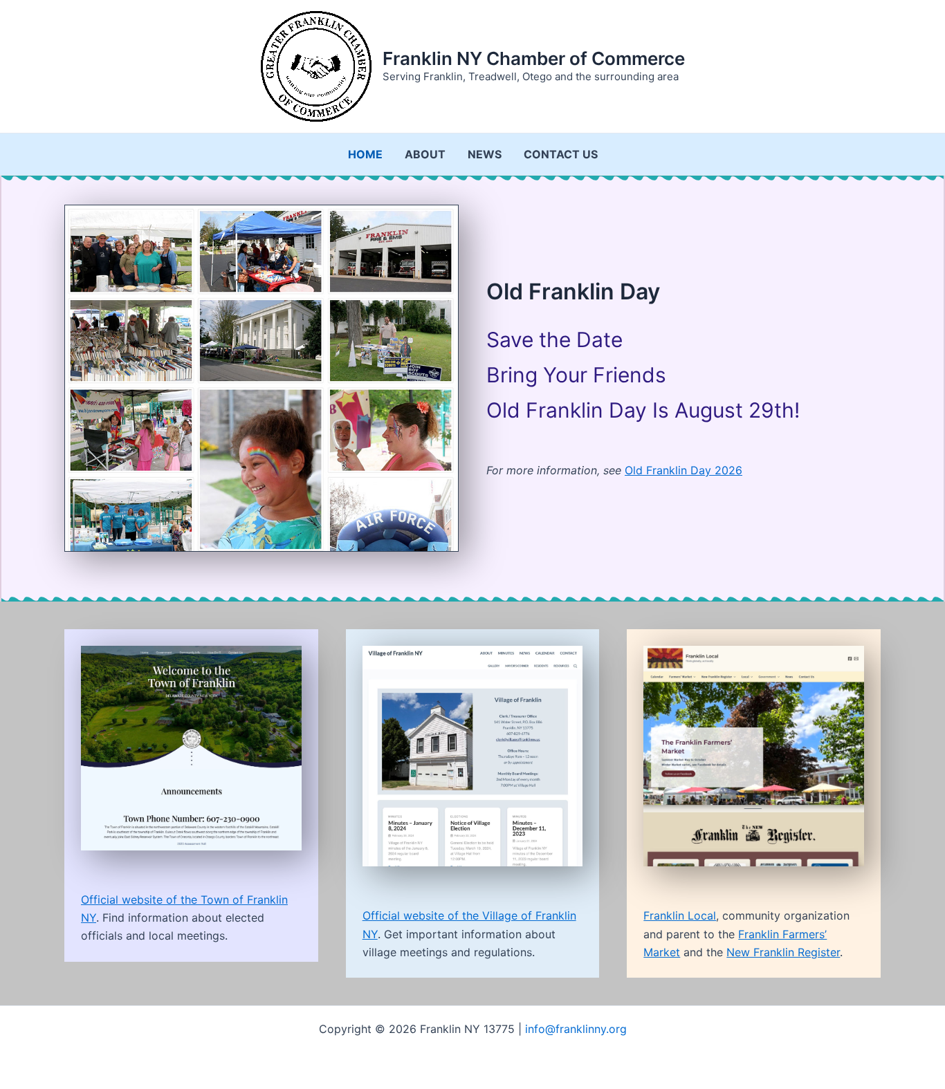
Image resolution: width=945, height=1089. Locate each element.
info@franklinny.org (576, 1029)
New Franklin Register (783, 952)
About (425, 154)
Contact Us (561, 154)
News (485, 154)
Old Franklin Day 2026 (683, 470)
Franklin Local (679, 915)
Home (365, 154)
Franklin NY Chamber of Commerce (534, 58)
